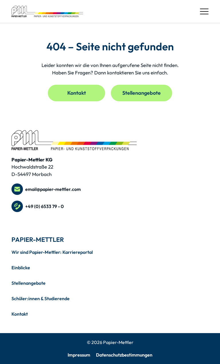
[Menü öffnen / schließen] (204, 11)
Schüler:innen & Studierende (40, 298)
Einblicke (20, 267)
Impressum (79, 355)
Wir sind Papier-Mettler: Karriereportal (52, 252)
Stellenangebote (141, 93)
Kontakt (76, 93)
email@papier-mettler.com (53, 189)
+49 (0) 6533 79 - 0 (44, 206)
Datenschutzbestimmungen (124, 355)
